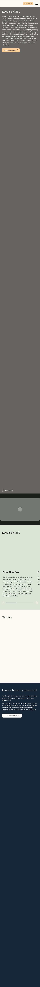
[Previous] (3, 602)
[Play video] (20, 509)
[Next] (37, 602)
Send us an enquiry (11, 716)
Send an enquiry (10, 50)
